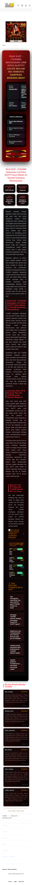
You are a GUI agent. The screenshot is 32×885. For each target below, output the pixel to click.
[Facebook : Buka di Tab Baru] (11, 878)
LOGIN (8, 154)
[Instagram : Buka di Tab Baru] (18, 878)
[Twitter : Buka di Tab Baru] (14, 878)
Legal (15, 881)
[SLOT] (5, 5)
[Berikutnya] (30, 31)
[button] (22, 5)
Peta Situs (21, 881)
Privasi (10, 881)
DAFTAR (24, 154)
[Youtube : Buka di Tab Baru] (21, 878)
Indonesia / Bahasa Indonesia (9, 869)
